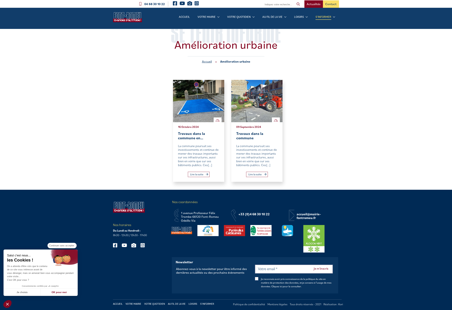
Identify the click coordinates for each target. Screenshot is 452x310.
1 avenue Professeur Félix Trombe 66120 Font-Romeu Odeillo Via (200, 217)
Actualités (313, 4)
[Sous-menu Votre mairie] (218, 17)
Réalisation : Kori (333, 304)
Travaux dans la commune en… (191, 135)
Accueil (184, 17)
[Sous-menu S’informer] (334, 17)
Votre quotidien (239, 17)
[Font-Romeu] (129, 18)
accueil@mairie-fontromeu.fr (309, 216)
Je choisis (22, 292)
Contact (331, 4)
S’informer (323, 17)
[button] (7, 304)
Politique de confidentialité (249, 304)
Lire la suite (197, 174)
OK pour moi (59, 292)
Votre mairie (207, 17)
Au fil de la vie (272, 17)
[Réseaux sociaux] (117, 245)
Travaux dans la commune (249, 135)
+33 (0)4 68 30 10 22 (254, 214)
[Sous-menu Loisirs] (307, 17)
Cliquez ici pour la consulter (286, 286)
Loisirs (299, 17)
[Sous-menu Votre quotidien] (253, 17)
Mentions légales (277, 304)
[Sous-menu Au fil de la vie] (285, 17)
